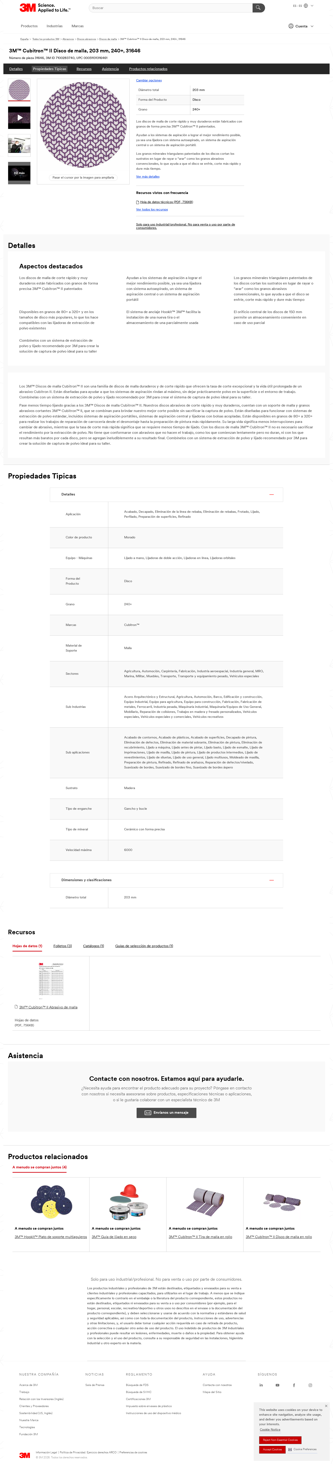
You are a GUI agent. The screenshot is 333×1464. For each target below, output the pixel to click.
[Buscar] (259, 7)
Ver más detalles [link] (147, 177)
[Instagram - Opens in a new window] (310, 1385)
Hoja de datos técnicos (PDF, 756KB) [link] (166, 202)
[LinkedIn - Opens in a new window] (261, 1385)
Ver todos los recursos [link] (152, 209)
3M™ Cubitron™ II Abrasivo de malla (48, 1007)
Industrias (55, 26)
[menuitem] (16, 69)
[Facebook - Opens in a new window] (294, 1385)
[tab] (27, 946)
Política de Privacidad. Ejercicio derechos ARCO (88, 1452)
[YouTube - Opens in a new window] (277, 1385)
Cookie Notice (270, 1430)
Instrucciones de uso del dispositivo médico (153, 1413)
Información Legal (46, 1452)
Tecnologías (27, 1427)
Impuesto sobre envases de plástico (149, 1406)
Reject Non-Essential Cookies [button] (280, 1440)
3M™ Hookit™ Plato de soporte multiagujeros (51, 1237)
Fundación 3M (28, 1434)
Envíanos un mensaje (171, 1113)
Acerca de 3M (28, 1385)
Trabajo (24, 1392)
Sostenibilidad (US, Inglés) (36, 1413)
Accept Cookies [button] (272, 1449)
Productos (29, 26)
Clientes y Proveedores (34, 1406)
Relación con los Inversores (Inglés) (41, 1399)
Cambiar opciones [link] (149, 80)
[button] (302, 1449)
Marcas (78, 26)
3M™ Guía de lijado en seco (114, 1237)
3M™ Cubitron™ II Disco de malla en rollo (279, 1237)
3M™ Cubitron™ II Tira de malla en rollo (200, 1237)
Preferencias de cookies (133, 1452)
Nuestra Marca (29, 1420)
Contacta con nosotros (217, 1385)
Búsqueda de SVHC (139, 1392)
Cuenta (301, 26)
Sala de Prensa (94, 1385)
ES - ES (298, 6)
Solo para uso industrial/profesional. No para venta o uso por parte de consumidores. (185, 226)
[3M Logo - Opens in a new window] (45, 7)
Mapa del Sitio (212, 1392)
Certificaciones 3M (138, 1399)
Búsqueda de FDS (137, 1385)
